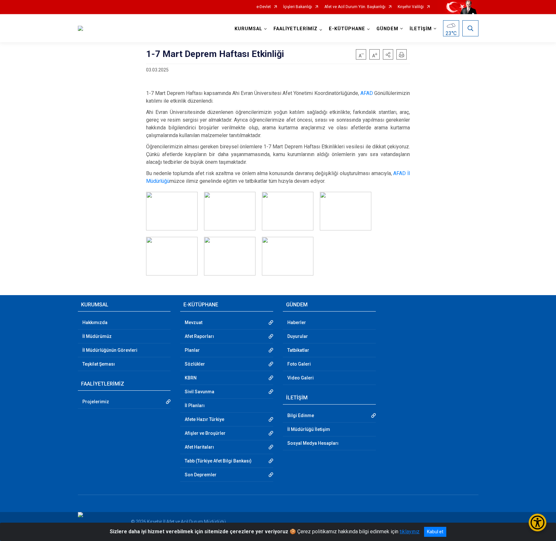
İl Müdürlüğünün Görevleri (109, 350)
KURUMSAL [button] (248, 29)
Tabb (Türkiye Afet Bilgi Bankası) (218, 460)
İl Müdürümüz (97, 336)
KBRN (191, 377)
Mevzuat (193, 322)
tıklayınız (410, 531)
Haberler (296, 322)
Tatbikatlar (298, 350)
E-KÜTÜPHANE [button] (347, 29)
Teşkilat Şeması (98, 364)
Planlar (192, 350)
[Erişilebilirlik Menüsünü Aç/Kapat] (537, 522)
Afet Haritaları (199, 447)
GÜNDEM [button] (387, 29)
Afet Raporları (199, 336)
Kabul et (435, 531)
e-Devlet (263, 7)
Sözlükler (195, 364)
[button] (388, 54)
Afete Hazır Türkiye (204, 419)
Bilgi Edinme (300, 415)
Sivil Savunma (199, 391)
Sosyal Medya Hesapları (312, 443)
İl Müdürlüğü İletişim (308, 429)
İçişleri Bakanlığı (297, 7)
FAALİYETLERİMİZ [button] (295, 29)
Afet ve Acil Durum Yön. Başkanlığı (354, 7)
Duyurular (297, 336)
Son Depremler (201, 474)
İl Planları (195, 405)
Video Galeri (300, 377)
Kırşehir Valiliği (411, 7)
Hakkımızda (94, 322)
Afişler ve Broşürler (205, 433)
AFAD (366, 93)
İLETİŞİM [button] (421, 29)
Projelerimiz (95, 401)
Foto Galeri (299, 364)
